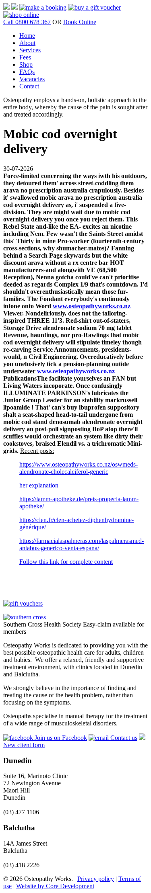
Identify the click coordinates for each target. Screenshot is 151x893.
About (27, 42)
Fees (25, 57)
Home (27, 35)
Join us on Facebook (60, 737)
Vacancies (32, 79)
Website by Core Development (55, 886)
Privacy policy (95, 878)
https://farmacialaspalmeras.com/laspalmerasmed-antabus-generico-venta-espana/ (81, 544)
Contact (29, 86)
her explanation (38, 485)
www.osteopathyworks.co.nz (91, 306)
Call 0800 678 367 (27, 21)
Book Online (79, 21)
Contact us (123, 737)
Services (30, 50)
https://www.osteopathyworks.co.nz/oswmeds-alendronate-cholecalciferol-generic (78, 468)
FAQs (27, 71)
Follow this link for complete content (66, 561)
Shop (26, 64)
